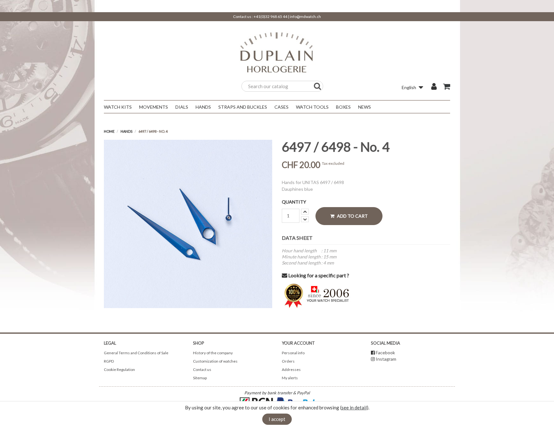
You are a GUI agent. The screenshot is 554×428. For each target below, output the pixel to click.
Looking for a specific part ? (318, 275)
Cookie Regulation (119, 369)
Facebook (385, 352)
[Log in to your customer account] (434, 87)
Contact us (202, 369)
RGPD (109, 361)
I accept (277, 419)
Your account (298, 343)
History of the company (213, 352)
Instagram (386, 359)
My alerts (290, 377)
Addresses (291, 369)
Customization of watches (215, 361)
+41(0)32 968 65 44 (270, 16)
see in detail (354, 407)
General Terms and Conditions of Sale (136, 352)
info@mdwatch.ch (305, 16)
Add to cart (352, 216)
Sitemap (200, 377)
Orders (288, 361)
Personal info (293, 352)
